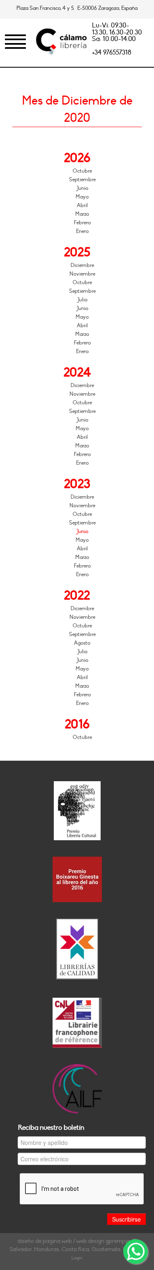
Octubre (82, 171)
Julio (82, 299)
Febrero (82, 222)
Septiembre (82, 179)
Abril (82, 205)
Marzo (82, 214)
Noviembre (82, 274)
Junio (82, 188)
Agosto (82, 643)
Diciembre (82, 265)
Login (77, 1258)
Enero (82, 231)
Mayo (82, 197)
